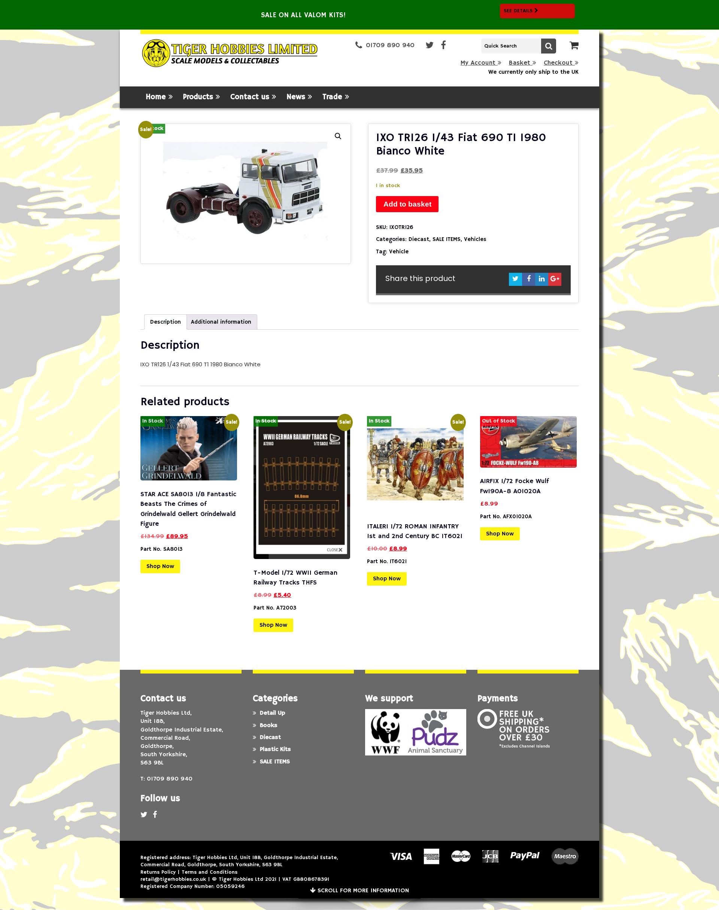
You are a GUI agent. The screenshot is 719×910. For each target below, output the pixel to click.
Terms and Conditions (209, 872)
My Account (479, 63)
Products (199, 97)
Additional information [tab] (221, 322)
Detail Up (272, 713)
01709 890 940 (390, 45)
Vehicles (475, 239)
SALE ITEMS (447, 239)
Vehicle (399, 251)
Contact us (251, 97)
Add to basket (407, 204)
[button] (338, 136)
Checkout (559, 63)
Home (157, 97)
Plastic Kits (275, 749)
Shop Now (160, 566)
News (297, 97)
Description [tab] (165, 322)
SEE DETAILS (519, 10)
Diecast (419, 239)
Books (268, 725)
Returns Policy (158, 872)
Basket (521, 63)
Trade (333, 97)
